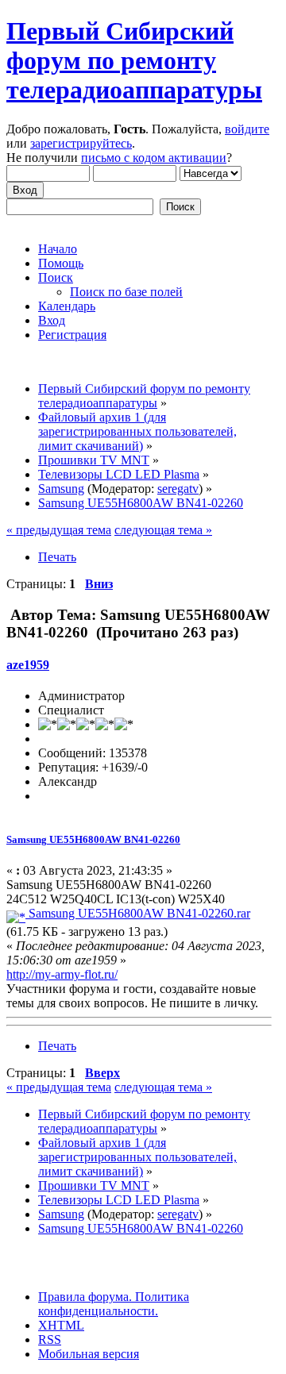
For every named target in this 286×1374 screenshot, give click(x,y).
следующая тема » (163, 530)
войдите (247, 129)
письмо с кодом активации (153, 157)
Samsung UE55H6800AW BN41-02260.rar (137, 913)
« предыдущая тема (58, 530)
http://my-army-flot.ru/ (62, 974)
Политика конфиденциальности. (113, 1304)
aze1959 (27, 665)
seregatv (178, 488)
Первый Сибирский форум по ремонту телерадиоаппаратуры (134, 60)
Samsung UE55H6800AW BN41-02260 (93, 839)
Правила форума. (85, 1296)
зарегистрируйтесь (81, 143)
